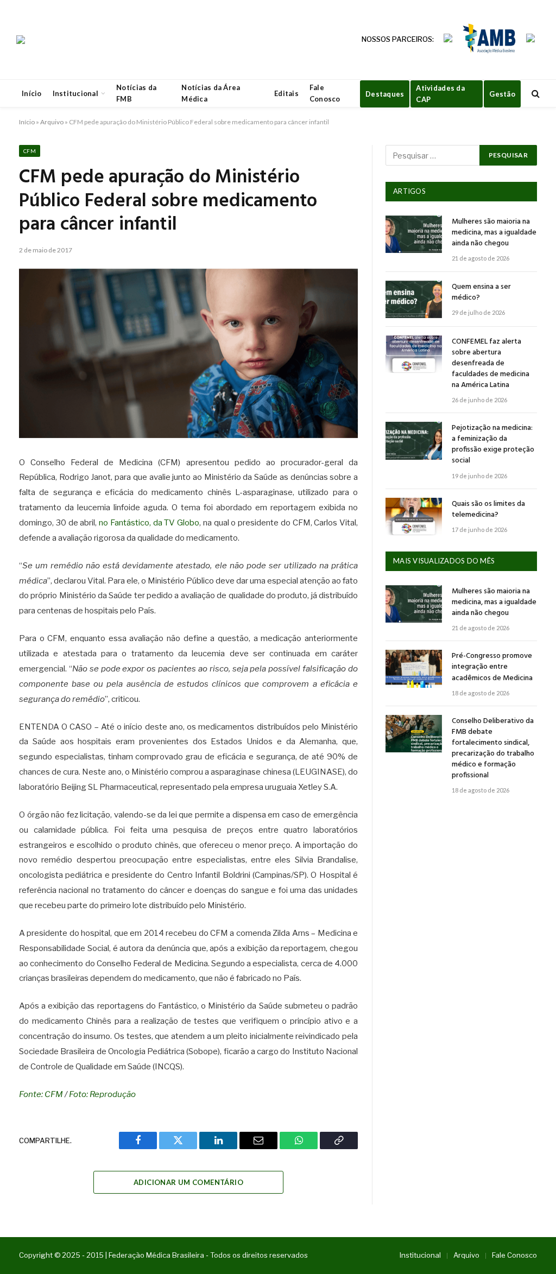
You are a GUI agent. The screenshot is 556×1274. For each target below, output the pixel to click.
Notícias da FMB (136, 93)
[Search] (534, 93)
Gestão (502, 94)
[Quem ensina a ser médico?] (414, 299)
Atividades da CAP (440, 94)
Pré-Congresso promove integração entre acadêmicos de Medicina (492, 667)
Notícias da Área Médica (210, 93)
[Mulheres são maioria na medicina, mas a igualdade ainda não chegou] (414, 234)
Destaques (384, 94)
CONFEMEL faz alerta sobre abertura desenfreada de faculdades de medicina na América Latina (490, 364)
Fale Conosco (324, 93)
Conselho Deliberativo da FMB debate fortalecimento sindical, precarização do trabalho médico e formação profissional (493, 748)
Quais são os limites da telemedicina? (488, 510)
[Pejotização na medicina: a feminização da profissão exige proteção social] (414, 440)
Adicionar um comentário (188, 1182)
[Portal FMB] (20, 39)
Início (32, 93)
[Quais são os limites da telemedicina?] (414, 516)
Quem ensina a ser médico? (481, 292)
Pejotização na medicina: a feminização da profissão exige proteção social (493, 444)
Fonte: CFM (41, 1094)
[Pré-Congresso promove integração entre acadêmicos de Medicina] (414, 668)
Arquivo (52, 122)
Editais (286, 93)
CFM (29, 151)
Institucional (75, 93)
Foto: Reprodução (102, 1094)
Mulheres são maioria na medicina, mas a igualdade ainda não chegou (494, 233)
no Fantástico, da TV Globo (149, 523)
